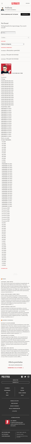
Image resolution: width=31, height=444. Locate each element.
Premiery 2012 (6, 212)
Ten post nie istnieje (12, 54)
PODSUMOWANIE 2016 (7, 90)
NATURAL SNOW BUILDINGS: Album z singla (10, 294)
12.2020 (4, 265)
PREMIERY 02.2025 (6, 114)
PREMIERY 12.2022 (7, 204)
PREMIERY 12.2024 (6, 136)
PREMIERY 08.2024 (6, 129)
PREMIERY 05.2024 (6, 123)
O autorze (3, 77)
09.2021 (4, 237)
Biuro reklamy (14, 403)
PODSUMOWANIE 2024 (7, 105)
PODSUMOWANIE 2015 (7, 88)
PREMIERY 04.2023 (7, 177)
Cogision (20, 432)
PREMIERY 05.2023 (7, 180)
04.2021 (4, 228)
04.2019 (4, 147)
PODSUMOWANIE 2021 (7, 99)
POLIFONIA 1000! (6, 107)
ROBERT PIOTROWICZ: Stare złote (8, 306)
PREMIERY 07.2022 (7, 186)
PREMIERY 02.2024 (6, 112)
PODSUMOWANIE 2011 (7, 81)
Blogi (22, 395)
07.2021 (4, 234)
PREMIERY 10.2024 (6, 132)
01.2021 (4, 223)
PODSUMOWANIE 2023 (7, 103)
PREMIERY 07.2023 (7, 188)
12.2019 (4, 162)
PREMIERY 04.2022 (7, 175)
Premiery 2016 (6, 219)
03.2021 (4, 226)
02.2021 (4, 225)
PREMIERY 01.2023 (7, 166)
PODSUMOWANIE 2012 (7, 83)
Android (14, 420)
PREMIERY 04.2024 (6, 119)
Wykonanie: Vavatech (20, 434)
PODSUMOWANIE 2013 (7, 84)
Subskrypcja (15, 382)
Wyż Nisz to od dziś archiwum (8, 323)
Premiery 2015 (6, 217)
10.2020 (4, 261)
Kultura (22, 390)
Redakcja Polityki (15, 400)
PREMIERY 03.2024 (6, 116)
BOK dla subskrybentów (14, 408)
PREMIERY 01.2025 (6, 110)
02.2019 (4, 143)
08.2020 (4, 258)
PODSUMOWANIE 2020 (7, 97)
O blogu (3, 79)
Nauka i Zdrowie (22, 392)
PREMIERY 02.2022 (7, 167)
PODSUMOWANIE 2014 (7, 86)
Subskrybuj (25, 14)
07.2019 (4, 153)
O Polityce (14, 411)
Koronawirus (7, 390)
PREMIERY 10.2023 (7, 199)
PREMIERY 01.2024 (6, 108)
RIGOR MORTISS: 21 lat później (7, 335)
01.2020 (4, 245)
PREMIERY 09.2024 (6, 130)
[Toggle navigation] (2, 3)
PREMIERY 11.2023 (7, 202)
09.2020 (4, 259)
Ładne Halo (24, 432)
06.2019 (4, 151)
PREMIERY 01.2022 (7, 164)
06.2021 (4, 232)
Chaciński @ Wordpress (7, 320)
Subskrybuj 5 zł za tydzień (15, 367)
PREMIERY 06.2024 (6, 125)
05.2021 (4, 230)
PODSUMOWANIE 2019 (7, 95)
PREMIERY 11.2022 (7, 201)
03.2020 (4, 248)
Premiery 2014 (6, 215)
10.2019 (4, 158)
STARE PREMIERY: (6, 140)
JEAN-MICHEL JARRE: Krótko (7, 281)
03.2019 (4, 145)
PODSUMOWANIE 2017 (7, 92)
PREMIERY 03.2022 (7, 171)
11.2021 (3, 241)
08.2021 (4, 236)
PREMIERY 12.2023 (7, 206)
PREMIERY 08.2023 (7, 191)
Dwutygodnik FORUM (6, 432)
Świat (7, 395)
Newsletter (15, 380)
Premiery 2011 (5, 210)
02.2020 (4, 247)
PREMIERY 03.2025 (6, 118)
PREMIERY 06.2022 (7, 182)
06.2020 (4, 254)
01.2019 (4, 142)
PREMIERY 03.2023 (7, 173)
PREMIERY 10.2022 (7, 197)
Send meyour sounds (15, 274)
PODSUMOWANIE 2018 (7, 94)
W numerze (7, 388)
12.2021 (4, 243)
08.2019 (4, 154)
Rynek (22, 388)
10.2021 (4, 239)
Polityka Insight (5, 434)
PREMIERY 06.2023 (7, 184)
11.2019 (3, 160)
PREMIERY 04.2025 (6, 121)
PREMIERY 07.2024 (6, 127)
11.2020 (4, 263)
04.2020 (4, 250)
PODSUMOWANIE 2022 (7, 101)
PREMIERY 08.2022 (7, 189)
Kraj (7, 392)
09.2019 (4, 156)
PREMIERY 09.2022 (7, 193)
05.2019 (4, 149)
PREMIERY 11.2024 (6, 134)
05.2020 (4, 252)
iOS (11, 420)
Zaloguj (28, 3)
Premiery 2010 (6, 208)
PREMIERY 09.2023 (7, 195)
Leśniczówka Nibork (6, 436)
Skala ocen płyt (5, 138)
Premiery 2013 (6, 213)
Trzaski (4, 278)
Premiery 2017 (5, 221)
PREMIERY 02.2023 (7, 169)
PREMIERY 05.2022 (7, 178)
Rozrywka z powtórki (13, 50)
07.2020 (4, 256)
